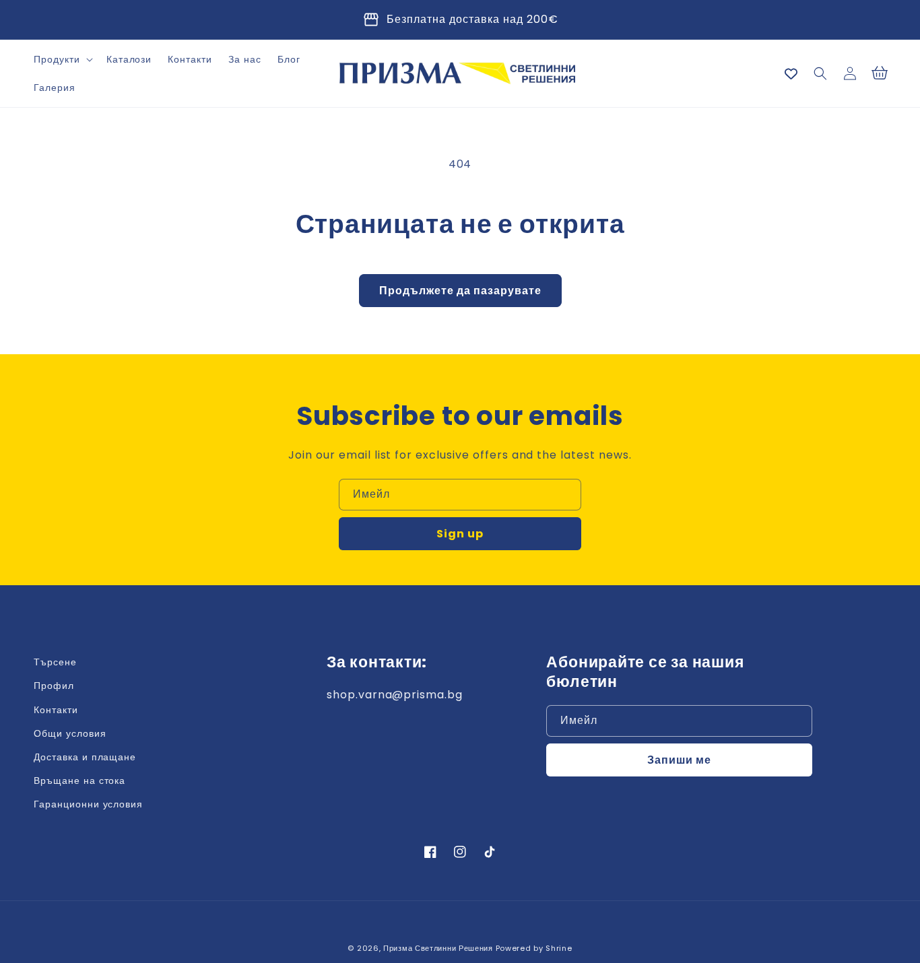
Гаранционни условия (88, 804)
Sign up (460, 533)
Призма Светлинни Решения (438, 948)
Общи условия (70, 733)
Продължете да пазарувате (460, 290)
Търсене (55, 662)
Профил (54, 685)
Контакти (56, 710)
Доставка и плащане (85, 757)
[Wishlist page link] (791, 73)
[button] (62, 59)
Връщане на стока (79, 780)
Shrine (559, 948)
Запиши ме (679, 760)
